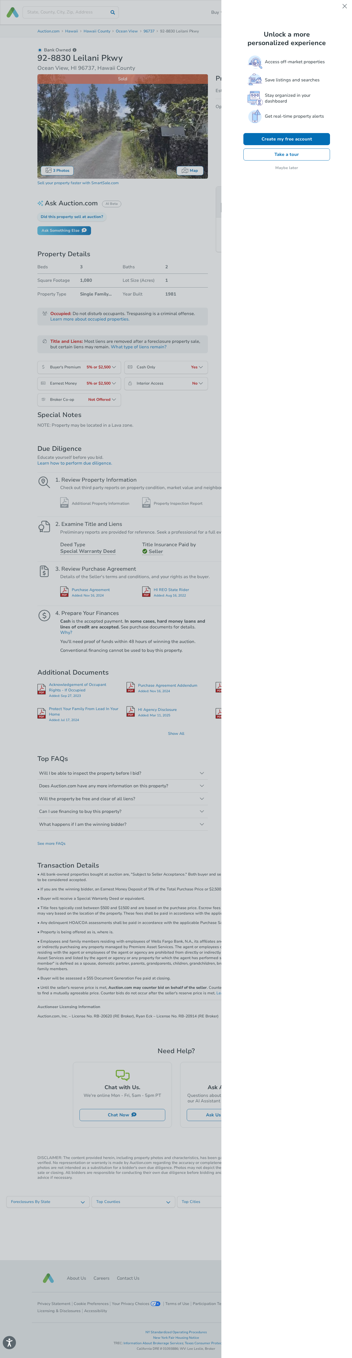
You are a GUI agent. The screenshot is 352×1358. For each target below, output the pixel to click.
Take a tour (286, 154)
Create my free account (287, 139)
